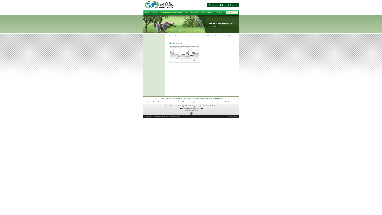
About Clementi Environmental (182, 102)
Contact (220, 102)
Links (215, 102)
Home (147, 12)
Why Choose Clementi (192, 12)
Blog (176, 36)
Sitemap (230, 116)
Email (225, 5)
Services (154, 12)
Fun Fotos (225, 102)
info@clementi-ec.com (197, 108)
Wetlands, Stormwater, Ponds (174, 98)
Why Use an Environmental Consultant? (202, 102)
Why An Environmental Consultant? (171, 12)
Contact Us (218, 12)
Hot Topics (182, 36)
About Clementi (207, 12)
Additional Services (218, 98)
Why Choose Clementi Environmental (156, 102)
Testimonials (170, 102)
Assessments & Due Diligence (191, 98)
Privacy (235, 116)
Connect (234, 5)
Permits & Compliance (206, 98)
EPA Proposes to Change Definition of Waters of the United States (204, 36)
